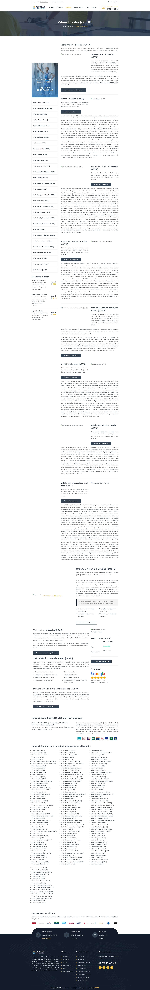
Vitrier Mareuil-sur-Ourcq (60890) (71, 822)
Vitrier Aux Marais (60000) (41, 166)
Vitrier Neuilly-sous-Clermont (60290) (72, 862)
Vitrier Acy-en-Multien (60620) (42, 108)
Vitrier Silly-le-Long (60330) (99, 844)
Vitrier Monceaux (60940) (69, 838)
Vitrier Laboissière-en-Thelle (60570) (72, 774)
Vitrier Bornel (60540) (40, 258)
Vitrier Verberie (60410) (39, 883)
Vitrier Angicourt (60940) (41, 137)
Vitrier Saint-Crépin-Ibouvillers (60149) (102, 805)
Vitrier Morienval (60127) (68, 849)
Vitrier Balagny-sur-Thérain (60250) (44, 195)
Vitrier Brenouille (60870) (41, 264)
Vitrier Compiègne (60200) (40, 801)
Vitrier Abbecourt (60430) (41, 103)
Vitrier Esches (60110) (38, 838)
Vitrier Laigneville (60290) (69, 785)
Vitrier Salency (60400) (98, 836)
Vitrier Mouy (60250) (67, 855)
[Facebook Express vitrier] (108, 2)
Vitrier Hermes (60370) (68, 753)
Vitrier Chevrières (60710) (39, 785)
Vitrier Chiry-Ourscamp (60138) (41, 788)
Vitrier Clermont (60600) (39, 798)
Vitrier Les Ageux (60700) (69, 805)
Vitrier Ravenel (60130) (98, 788)
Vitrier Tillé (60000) (97, 857)
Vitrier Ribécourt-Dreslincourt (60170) (102, 794)
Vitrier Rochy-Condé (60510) (99, 798)
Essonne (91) (43, 963)
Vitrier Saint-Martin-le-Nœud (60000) (102, 814)
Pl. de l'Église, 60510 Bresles (59, 723)
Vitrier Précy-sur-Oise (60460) (100, 779)
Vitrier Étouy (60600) (38, 842)
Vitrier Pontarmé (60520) (98, 774)
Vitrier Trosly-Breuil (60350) (40, 870)
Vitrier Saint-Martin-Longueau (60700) (102, 816)
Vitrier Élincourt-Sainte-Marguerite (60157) (44, 831)
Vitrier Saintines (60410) (98, 833)
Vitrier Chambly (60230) (39, 777)
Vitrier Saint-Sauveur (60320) (99, 825)
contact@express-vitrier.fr (58, 2)
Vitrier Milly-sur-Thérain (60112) (70, 831)
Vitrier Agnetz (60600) (40, 114)
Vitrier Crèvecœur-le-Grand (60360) (42, 816)
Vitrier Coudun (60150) (38, 803)
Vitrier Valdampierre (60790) (40, 874)
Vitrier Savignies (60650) (98, 838)
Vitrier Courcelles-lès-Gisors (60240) (43, 805)
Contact (94, 7)
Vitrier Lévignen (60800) (68, 809)
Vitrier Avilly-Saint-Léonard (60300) (44, 172)
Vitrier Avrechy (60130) (40, 178)
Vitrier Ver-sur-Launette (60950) (41, 881)
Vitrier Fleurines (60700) (39, 849)
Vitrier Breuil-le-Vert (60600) (40, 755)
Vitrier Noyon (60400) (97, 755)
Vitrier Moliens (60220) (68, 836)
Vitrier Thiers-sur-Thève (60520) (100, 851)
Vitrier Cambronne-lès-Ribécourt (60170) (44, 764)
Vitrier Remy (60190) (97, 790)
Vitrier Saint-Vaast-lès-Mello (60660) (101, 829)
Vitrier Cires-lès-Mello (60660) (41, 794)
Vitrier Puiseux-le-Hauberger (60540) (102, 781)
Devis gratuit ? (46, 938)
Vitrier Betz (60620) (39, 229)
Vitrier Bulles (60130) (38, 757)
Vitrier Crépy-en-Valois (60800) (41, 814)
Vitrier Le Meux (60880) (68, 798)
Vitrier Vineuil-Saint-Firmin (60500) (42, 898)
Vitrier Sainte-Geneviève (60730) (100, 831)
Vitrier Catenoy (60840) (39, 768)
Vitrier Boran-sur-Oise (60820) (42, 252)
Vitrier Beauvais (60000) (40, 201)
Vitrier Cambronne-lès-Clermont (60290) (44, 761)
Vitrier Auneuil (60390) (40, 160)
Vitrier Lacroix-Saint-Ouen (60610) (71, 781)
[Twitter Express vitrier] (111, 2)
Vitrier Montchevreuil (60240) (70, 844)
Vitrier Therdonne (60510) (99, 849)
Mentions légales (68, 971)
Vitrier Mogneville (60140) (69, 833)
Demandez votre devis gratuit (72, 90)
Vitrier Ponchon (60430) (98, 770)
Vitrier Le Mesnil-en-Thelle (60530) (71, 796)
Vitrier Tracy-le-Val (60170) (99, 862)
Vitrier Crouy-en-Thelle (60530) (41, 820)
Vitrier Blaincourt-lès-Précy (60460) (44, 235)
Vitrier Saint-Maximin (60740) (99, 818)
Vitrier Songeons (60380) (98, 846)
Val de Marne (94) (83, 977)
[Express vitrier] (39, 7)
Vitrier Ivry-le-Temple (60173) (70, 755)
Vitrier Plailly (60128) (97, 768)
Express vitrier (65, 988)
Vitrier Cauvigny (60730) (39, 772)
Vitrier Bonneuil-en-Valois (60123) (43, 247)
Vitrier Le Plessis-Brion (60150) (70, 803)
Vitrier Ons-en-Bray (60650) (99, 757)
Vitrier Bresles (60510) (40, 270)
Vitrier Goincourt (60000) (39, 857)
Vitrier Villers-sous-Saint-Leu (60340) (42, 894)
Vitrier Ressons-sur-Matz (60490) (100, 792)
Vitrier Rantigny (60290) (98, 785)
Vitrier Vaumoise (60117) (39, 876)
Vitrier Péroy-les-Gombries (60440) (101, 761)
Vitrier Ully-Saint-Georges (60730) (42, 872)
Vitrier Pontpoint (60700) (98, 777)
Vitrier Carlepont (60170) (39, 766)
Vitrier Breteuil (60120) (38, 750)
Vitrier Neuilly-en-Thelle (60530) (71, 860)
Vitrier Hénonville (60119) (68, 750)
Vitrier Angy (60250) (39, 143)
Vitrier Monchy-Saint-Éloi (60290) (71, 840)
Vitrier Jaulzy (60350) (67, 757)
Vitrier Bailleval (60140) (40, 189)
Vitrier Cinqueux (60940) (39, 792)
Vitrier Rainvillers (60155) (98, 783)
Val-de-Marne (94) (37, 968)
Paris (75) (44, 961)
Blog (87, 7)
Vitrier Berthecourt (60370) (41, 212)
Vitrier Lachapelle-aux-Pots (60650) (71, 777)
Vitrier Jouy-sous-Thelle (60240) (70, 761)
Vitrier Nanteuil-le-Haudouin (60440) (72, 857)
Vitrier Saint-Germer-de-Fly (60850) (101, 807)
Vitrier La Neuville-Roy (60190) (70, 770)
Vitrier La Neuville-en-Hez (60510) (71, 768)
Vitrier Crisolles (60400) (39, 818)
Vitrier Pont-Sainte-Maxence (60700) (101, 772)
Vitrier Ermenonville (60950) (40, 836)
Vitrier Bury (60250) (38, 759)
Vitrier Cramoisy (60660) (39, 809)
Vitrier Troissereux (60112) (39, 868)
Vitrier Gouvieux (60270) (39, 860)
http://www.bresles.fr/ (48, 725)
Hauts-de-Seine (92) (84, 971)
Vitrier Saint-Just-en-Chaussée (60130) (102, 809)
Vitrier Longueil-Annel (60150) (70, 814)
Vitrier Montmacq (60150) (69, 846)
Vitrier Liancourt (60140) (68, 812)
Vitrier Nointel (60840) (97, 750)
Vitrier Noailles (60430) (68, 864)
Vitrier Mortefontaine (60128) (69, 851)
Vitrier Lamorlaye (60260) (69, 788)
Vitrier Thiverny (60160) (98, 853)
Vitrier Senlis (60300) (97, 840)
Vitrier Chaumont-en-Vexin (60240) (42, 781)
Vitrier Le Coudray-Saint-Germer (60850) (73, 794)
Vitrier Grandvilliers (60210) (40, 864)
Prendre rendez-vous (87, 623)
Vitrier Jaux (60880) (67, 759)
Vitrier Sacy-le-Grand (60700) (100, 801)
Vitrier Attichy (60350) (40, 154)
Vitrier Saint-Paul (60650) (98, 822)
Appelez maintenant (71, 112)
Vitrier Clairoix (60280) (38, 796)
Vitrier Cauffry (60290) (38, 770)
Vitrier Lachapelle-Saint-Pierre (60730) (72, 779)
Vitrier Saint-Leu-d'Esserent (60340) (101, 812)
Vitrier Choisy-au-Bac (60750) (40, 790)
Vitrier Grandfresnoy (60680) (40, 862)
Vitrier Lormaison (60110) (68, 818)
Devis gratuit (66, 965)
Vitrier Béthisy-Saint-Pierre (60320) (44, 224)
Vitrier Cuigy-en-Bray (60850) (40, 822)
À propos (60, 7)
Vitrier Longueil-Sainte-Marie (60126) (72, 816)
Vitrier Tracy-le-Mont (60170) (99, 860)
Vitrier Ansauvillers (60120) (41, 149)
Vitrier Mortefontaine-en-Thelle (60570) (73, 853)
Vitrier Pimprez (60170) (98, 766)
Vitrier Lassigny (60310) (68, 790)
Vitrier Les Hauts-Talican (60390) (71, 807)
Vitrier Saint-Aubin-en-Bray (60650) (101, 803)
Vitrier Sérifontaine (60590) (99, 842)
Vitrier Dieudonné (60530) (39, 829)
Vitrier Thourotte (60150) (98, 855)
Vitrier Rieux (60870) (97, 796)
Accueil (51, 7)
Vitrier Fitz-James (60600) (39, 846)
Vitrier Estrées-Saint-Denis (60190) (42, 840)
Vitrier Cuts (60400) (37, 827)
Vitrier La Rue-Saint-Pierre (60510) (71, 772)
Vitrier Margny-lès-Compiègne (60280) (72, 825)
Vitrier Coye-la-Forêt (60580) (40, 807)
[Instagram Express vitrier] (114, 2)
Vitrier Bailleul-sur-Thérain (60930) (44, 183)
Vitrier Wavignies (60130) (39, 903)
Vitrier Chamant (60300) (39, 774)
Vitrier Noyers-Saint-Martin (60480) (101, 753)
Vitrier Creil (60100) (38, 812)
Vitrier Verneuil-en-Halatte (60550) (42, 885)
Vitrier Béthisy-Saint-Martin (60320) (44, 218)
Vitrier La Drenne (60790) (69, 766)
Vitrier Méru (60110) (67, 829)
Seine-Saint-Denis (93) (47, 966)
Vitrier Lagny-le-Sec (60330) (69, 783)
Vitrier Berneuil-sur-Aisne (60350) (43, 206)
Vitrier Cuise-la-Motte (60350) (40, 825)
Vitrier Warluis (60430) (38, 900)
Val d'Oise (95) (51, 968)
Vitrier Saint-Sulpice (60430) (99, 827)
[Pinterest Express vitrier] (117, 2)
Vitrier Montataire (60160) (69, 842)
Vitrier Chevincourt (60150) (40, 783)
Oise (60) (71, 26)
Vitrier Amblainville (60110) (41, 126)
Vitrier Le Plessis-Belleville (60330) (71, 801)
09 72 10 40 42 (44, 90)
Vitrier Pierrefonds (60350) (99, 764)
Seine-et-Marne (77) (84, 962)
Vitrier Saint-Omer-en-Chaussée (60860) (103, 820)
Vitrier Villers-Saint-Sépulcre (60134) (42, 892)
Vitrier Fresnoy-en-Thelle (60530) (41, 853)
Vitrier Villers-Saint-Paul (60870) (41, 890)
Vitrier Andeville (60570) (41, 131)
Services (68, 7)
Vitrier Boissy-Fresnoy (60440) (42, 241)
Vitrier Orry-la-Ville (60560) (99, 759)
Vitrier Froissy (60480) (38, 855)
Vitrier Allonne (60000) (40, 120)
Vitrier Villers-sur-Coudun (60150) (42, 896)
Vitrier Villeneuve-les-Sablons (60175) (43, 887)
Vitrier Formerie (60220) (39, 851)
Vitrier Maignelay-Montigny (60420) (71, 820)
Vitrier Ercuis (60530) (38, 833)
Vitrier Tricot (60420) (97, 864)
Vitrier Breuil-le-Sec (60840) (40, 753)
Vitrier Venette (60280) (38, 879)
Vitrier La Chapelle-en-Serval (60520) (72, 764)
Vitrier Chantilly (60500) (39, 779)
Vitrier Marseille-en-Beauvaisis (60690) (72, 827)
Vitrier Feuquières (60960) (39, 844)
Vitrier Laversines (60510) (68, 792)
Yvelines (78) (81, 965)
